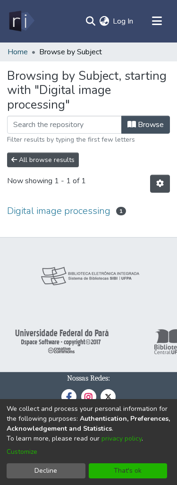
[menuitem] (104, 21)
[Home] (21, 21)
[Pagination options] (160, 184)
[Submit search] (90, 21)
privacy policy (121, 438)
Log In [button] (123, 21)
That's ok (128, 470)
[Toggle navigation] (156, 21)
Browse (150, 124)
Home (18, 52)
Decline (45, 470)
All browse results (46, 159)
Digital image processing (58, 210)
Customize (22, 451)
